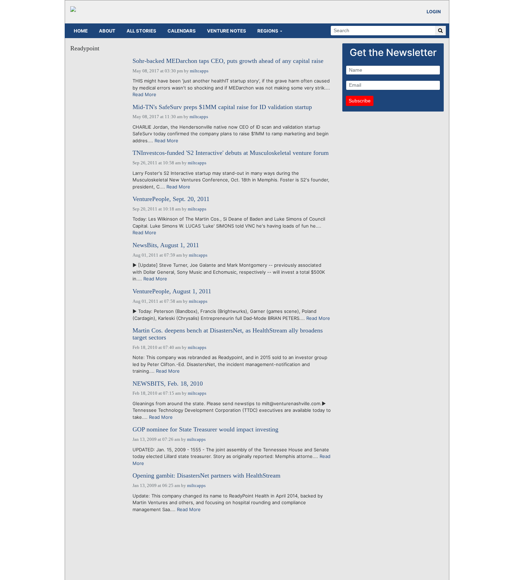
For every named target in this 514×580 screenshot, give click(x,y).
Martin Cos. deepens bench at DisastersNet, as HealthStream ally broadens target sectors (228, 334)
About (107, 31)
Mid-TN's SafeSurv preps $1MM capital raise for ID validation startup (222, 107)
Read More (144, 94)
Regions (267, 31)
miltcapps (199, 70)
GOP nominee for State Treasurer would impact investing (205, 429)
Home (81, 31)
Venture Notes (226, 31)
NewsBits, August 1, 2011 (166, 245)
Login (434, 11)
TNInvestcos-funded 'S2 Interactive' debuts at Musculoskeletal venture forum (231, 153)
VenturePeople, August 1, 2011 (172, 291)
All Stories (141, 31)
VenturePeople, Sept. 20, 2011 (171, 199)
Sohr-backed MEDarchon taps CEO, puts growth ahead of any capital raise (228, 61)
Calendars (181, 31)
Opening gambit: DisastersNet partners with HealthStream (206, 475)
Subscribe (360, 100)
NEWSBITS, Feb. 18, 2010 (168, 383)
